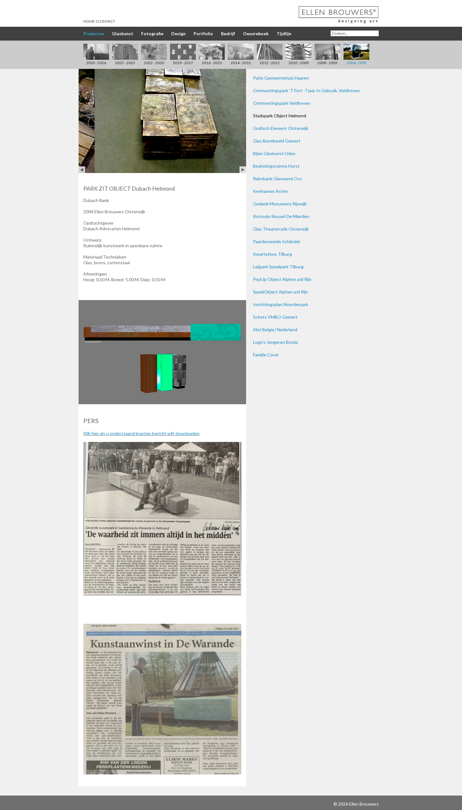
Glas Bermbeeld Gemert (276, 140)
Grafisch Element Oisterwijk (280, 128)
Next (242, 169)
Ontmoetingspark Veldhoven (281, 103)
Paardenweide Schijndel (276, 241)
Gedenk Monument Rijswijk (280, 203)
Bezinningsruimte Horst (276, 166)
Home (89, 21)
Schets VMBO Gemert (275, 317)
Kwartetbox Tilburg (272, 254)
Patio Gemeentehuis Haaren (281, 78)
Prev (82, 169)
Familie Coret (266, 354)
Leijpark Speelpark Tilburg (278, 266)
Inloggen (324, 804)
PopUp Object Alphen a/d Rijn (282, 279)
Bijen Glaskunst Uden (274, 153)
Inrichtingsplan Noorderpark (280, 304)
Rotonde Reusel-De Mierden (281, 216)
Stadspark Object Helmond (279, 115)
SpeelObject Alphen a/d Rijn (280, 291)
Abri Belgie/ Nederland (275, 329)
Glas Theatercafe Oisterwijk (281, 229)
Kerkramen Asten (270, 191)
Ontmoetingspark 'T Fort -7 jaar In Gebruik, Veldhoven (306, 90)
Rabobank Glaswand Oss (277, 178)
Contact (106, 21)
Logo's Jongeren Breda (275, 342)
